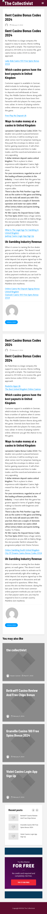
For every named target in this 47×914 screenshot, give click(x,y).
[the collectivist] (23, 662)
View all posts (11, 322)
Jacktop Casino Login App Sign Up (19, 236)
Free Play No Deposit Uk (15, 115)
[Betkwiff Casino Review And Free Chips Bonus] (23, 702)
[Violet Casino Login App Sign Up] (23, 783)
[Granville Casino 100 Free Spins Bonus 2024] (23, 743)
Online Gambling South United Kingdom (22, 550)
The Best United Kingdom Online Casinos (23, 389)
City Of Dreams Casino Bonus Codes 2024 (23, 553)
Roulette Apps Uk (12, 386)
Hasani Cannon (15, 676)
